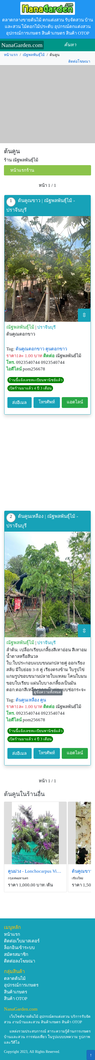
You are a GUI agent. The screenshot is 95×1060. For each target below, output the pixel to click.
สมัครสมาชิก (16, 954)
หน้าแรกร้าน (22, 170)
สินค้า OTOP (15, 998)
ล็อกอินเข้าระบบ (19, 947)
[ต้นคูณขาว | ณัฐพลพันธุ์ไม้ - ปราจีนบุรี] (47, 269)
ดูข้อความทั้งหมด (47, 692)
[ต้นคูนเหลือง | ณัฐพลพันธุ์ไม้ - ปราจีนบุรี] (47, 584)
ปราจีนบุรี (46, 327)
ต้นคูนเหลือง (27, 700)
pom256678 (34, 368)
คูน (43, 700)
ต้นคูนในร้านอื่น (24, 794)
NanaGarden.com (21, 45)
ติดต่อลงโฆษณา (19, 961)
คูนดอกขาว (56, 348)
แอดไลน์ (75, 402)
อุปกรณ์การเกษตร (21, 985)
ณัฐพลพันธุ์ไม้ (34, 55)
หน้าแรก (11, 55)
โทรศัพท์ (47, 402)
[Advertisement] (47, 104)
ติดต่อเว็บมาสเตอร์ (22, 940)
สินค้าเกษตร (15, 991)
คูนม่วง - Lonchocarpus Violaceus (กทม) (35, 871)
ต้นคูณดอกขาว (30, 348)
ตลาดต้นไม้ (15, 978)
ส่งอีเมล (19, 402)
